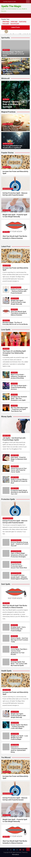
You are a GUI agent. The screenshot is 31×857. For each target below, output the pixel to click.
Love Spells (6, 348)
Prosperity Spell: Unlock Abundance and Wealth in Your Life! (19, 492)
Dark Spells (6, 232)
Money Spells (6, 435)
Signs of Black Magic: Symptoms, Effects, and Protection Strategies (19, 555)
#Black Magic (6, 21)
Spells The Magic (11, 6)
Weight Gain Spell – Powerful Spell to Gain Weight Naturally (18, 302)
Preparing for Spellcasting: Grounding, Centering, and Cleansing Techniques (12, 128)
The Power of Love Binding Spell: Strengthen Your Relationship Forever (14, 353)
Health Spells (6, 167)
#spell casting (22, 21)
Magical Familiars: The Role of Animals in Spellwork (13, 104)
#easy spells (6, 23)
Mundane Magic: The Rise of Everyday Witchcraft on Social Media (13, 53)
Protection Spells (8, 188)
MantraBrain (15, 854)
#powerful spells (15, 23)
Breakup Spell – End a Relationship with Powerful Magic (18, 628)
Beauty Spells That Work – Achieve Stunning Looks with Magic (19, 726)
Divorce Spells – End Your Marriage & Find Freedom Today (19, 639)
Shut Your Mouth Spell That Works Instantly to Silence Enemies (19, 313)
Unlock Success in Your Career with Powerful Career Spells (19, 470)
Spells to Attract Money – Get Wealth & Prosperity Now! (19, 481)
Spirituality (6, 50)
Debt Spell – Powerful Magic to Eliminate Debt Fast (19, 459)
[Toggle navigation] (3, 15)
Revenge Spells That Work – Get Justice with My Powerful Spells (19, 663)
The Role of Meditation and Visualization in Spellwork (12, 147)
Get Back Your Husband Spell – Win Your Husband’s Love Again (19, 398)
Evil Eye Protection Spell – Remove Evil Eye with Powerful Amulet (19, 291)
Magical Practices (7, 124)
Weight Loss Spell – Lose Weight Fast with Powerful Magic (19, 737)
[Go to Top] (28, 849)
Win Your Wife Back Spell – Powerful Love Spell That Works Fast (19, 409)
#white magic (14, 21)
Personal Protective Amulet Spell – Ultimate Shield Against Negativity (19, 577)
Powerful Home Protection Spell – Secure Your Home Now (19, 566)
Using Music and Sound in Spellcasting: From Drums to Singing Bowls (13, 71)
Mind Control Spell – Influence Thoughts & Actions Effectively (18, 376)
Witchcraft (6, 99)
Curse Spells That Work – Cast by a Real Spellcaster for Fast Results (19, 651)
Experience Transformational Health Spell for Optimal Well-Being (19, 749)
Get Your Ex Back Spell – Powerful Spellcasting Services (19, 387)
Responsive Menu (28, 1)
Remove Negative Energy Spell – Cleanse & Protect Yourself (19, 544)
